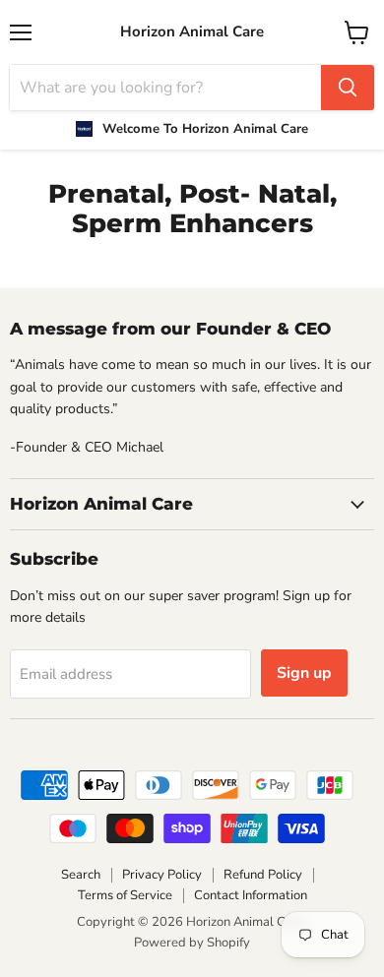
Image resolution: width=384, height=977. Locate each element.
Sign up (304, 673)
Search (80, 875)
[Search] (347, 87)
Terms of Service (125, 895)
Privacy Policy (162, 875)
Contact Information (250, 895)
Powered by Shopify (192, 942)
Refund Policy (263, 875)
